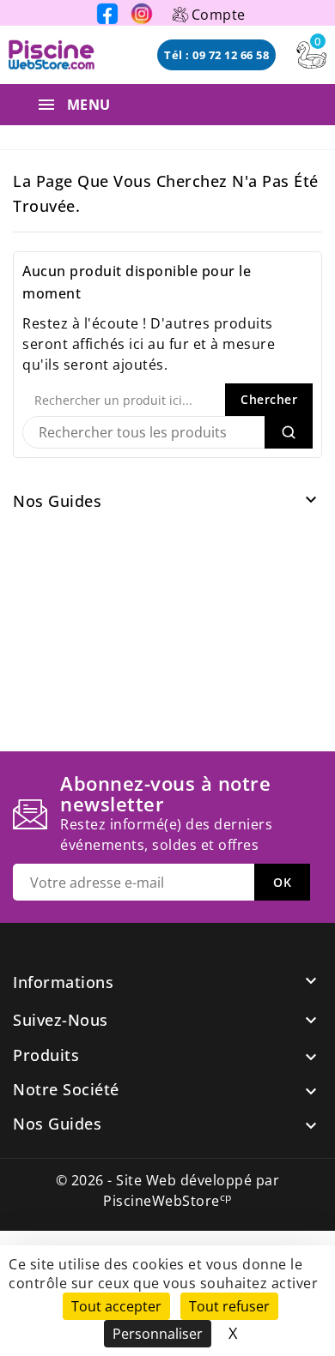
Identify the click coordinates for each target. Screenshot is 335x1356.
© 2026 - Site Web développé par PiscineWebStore (168, 1190)
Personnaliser (158, 1333)
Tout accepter (116, 1306)
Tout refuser (229, 1306)
